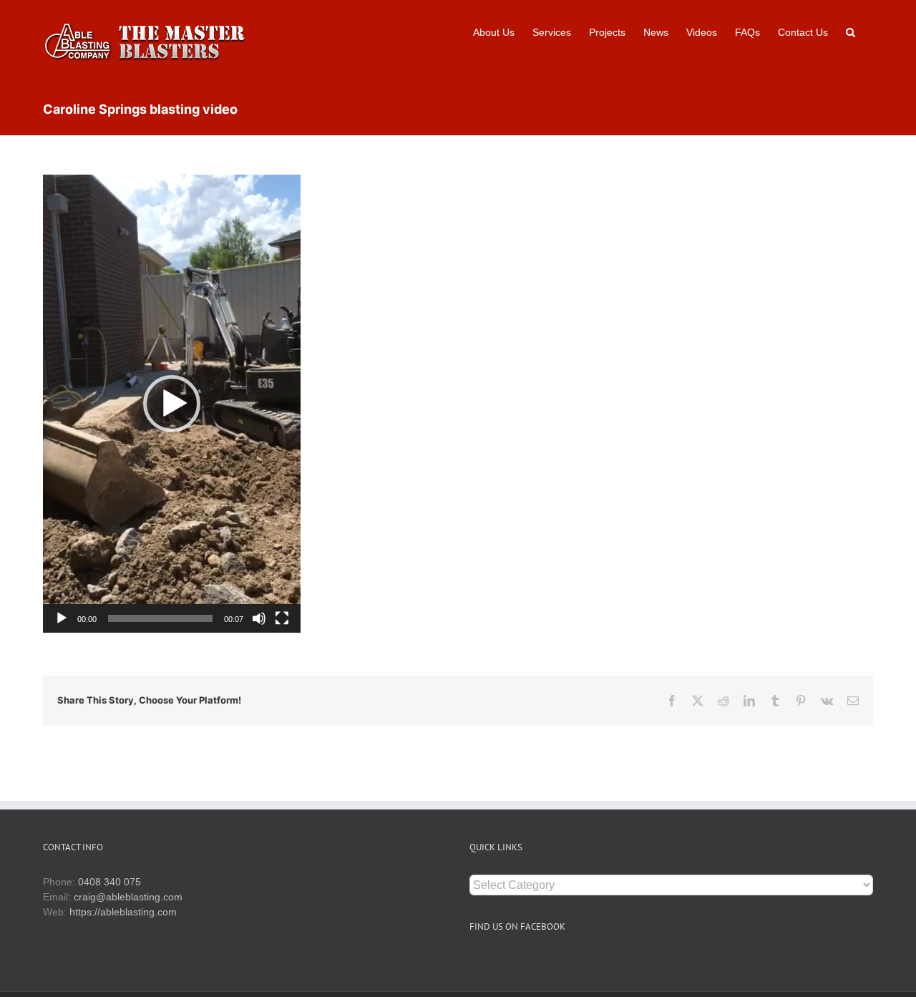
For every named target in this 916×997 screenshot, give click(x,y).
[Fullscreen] (282, 618)
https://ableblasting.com (123, 912)
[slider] (160, 618)
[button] (850, 31)
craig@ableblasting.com (128, 897)
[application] (172, 404)
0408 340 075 (109, 881)
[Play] (61, 618)
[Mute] (259, 618)
